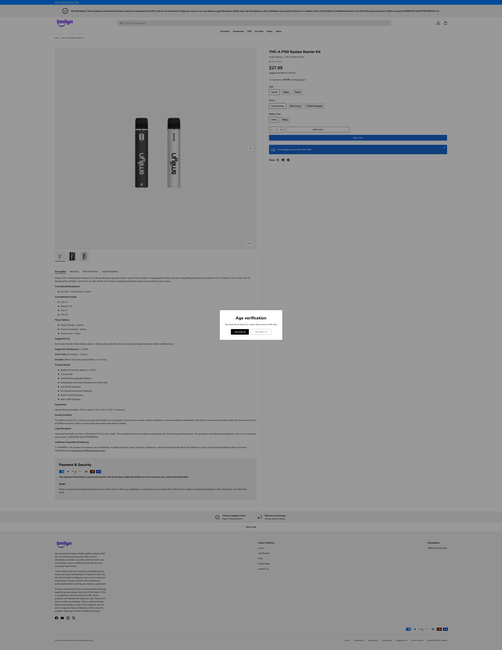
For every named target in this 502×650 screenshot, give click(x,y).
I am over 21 (239, 332)
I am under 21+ (261, 332)
